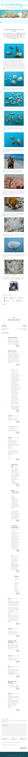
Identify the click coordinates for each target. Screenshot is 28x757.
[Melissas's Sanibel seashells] (14, 181)
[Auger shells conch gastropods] (14, 118)
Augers (4, 34)
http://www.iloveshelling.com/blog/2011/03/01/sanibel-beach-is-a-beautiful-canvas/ (15, 567)
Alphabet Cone (20, 33)
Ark (24, 33)
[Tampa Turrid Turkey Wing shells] (14, 51)
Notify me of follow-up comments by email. (12, 742)
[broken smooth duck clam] (14, 245)
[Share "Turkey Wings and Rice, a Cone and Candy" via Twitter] (11, 319)
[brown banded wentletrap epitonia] (14, 99)
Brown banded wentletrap (16, 34)
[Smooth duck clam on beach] (14, 224)
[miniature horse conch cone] (14, 139)
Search (11, 755)
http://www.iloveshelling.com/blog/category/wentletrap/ (15, 407)
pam (8, 33)
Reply (18, 346)
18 (18, 38)
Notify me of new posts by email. (10, 745)
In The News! (19, 755)
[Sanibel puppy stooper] (14, 204)
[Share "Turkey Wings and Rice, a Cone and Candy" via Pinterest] (16, 319)
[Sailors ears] (14, 273)
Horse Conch (11, 35)
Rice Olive (17, 35)
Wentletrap (14, 38)
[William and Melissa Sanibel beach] (14, 161)
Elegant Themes (11, 753)
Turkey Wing (21, 37)
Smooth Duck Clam (14, 37)
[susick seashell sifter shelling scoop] (14, 286)
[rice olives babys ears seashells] (14, 79)
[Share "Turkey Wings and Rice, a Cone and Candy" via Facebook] (8, 319)
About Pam (8, 755)
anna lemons (11, 426)
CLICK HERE (17, 279)
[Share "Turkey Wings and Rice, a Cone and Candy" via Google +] (14, 319)
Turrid (10, 38)
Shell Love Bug (15, 755)
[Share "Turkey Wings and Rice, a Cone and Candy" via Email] (19, 319)
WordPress (23, 753)
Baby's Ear (8, 34)
